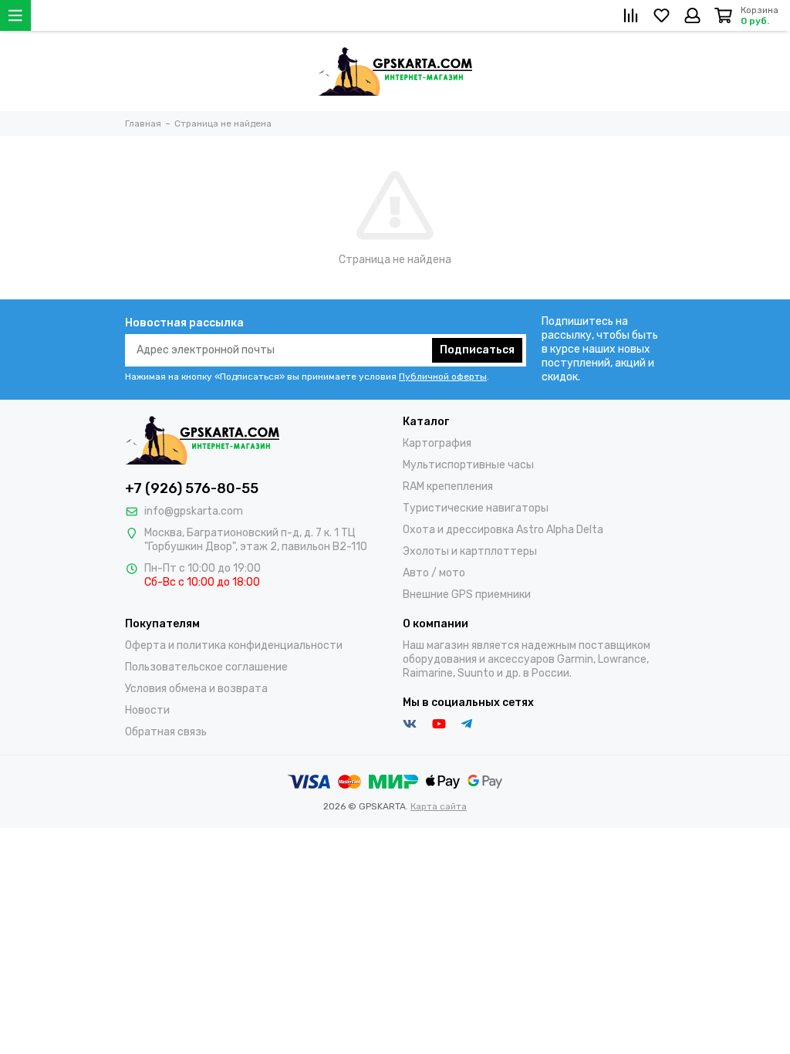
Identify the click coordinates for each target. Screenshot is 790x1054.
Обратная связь (166, 731)
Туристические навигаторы (476, 508)
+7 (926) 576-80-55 (191, 488)
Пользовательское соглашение (206, 667)
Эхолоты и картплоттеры (470, 551)
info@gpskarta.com (193, 511)
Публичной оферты (443, 376)
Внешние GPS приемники (467, 594)
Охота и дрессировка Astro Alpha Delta (503, 529)
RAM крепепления (448, 486)
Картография (437, 443)
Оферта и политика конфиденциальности (234, 645)
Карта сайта (438, 806)
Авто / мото (434, 572)
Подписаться (477, 349)
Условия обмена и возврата (196, 688)
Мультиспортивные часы (468, 464)
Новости (147, 710)
